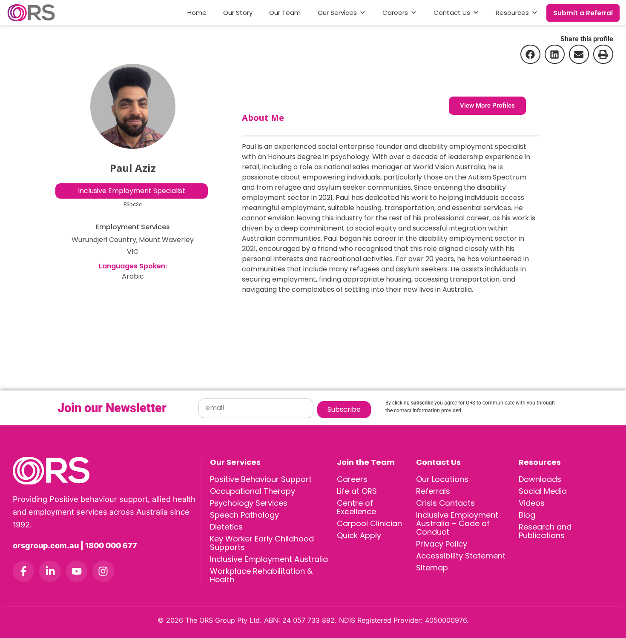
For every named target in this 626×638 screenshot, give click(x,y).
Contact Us (452, 12)
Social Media (543, 491)
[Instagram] (103, 571)
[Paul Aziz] (132, 106)
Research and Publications (545, 531)
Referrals (433, 491)
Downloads (540, 479)
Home (197, 12)
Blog (527, 515)
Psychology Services (248, 503)
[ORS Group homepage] (107, 470)
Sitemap (432, 567)
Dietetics (226, 526)
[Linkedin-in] (49, 571)
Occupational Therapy (252, 491)
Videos (532, 503)
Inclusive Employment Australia (269, 559)
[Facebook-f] (23, 571)
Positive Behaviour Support (261, 479)
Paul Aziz (133, 168)
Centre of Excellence (356, 507)
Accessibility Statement (460, 555)
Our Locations (442, 479)
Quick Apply (359, 535)
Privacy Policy (441, 543)
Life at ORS (357, 491)
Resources (512, 12)
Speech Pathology (244, 515)
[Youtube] (76, 571)
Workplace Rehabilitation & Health (261, 575)
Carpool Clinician (369, 523)
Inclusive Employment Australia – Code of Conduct (457, 523)
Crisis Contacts (445, 503)
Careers (395, 12)
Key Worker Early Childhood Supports (262, 543)
